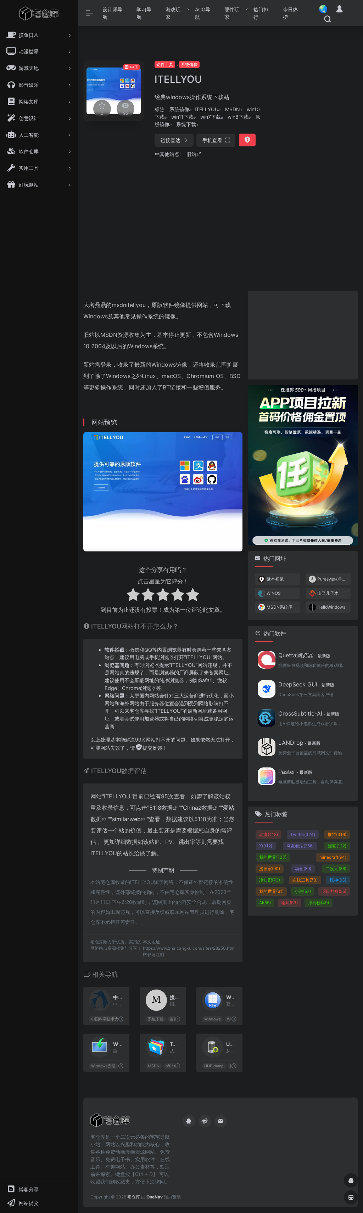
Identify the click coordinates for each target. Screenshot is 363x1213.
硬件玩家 (231, 13)
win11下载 (182, 117)
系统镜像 (189, 64)
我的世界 (272, 857)
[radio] (133, 595)
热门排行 (260, 13)
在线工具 (305, 880)
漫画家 (269, 868)
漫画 (337, 845)
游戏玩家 (173, 13)
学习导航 (143, 13)
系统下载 (186, 124)
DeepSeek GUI (306, 684)
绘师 (289, 902)
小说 (303, 891)
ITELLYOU (206, 109)
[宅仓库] (110, 1122)
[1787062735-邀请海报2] (303, 464)
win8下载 (238, 117)
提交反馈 (152, 748)
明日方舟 (334, 891)
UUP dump (214, 1066)
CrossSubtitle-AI (308, 713)
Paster (295, 771)
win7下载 (210, 117)
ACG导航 (202, 13)
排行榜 (318, 902)
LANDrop (299, 742)
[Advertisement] (315, 167)
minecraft (332, 857)
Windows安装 (103, 1066)
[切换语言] (321, 9)
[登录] (339, 9)
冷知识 (269, 880)
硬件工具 (164, 64)
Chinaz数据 (198, 807)
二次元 (336, 868)
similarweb (126, 819)
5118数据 (161, 807)
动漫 (268, 834)
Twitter (302, 834)
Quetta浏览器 (304, 655)
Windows (213, 1019)
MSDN (232, 109)
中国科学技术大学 (106, 1019)
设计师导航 (112, 13)
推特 (337, 834)
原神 (338, 880)
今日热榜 (290, 13)
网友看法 (300, 845)
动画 (303, 868)
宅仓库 (133, 1196)
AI (265, 902)
